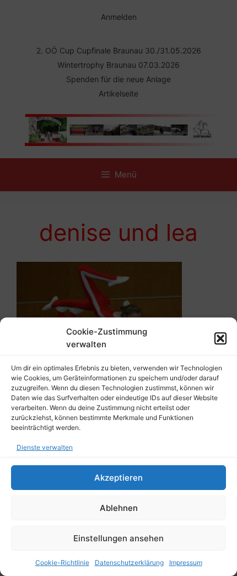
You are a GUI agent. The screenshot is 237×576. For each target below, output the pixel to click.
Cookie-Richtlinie (62, 562)
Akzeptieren (118, 477)
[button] (220, 338)
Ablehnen (119, 508)
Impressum (185, 562)
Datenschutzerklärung (129, 562)
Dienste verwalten (45, 447)
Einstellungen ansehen (118, 538)
